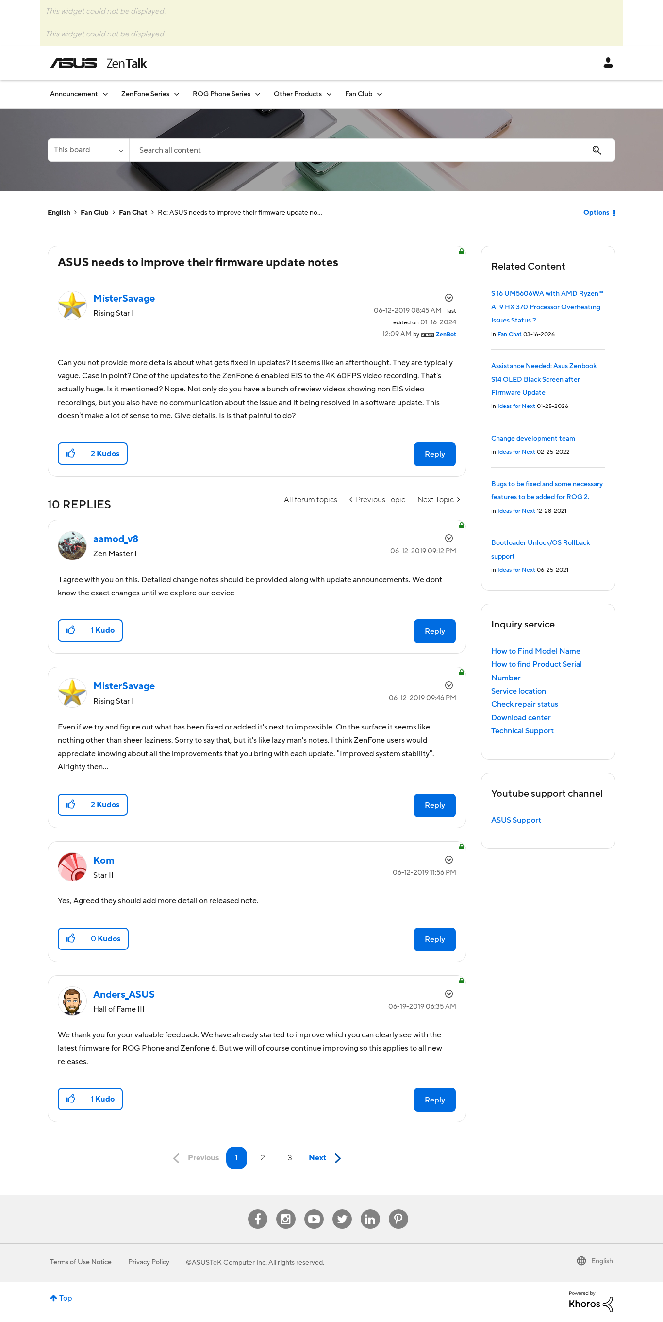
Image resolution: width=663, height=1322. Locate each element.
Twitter (342, 1209)
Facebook (258, 1209)
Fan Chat (133, 212)
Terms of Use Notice (81, 1262)
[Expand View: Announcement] (105, 94)
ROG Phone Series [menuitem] (221, 94)
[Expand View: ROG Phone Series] (258, 94)
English (59, 212)
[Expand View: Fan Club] (379, 94)
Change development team (533, 438)
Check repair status (524, 704)
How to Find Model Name (535, 651)
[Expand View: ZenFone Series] (177, 94)
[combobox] (372, 150)
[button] (71, 453)
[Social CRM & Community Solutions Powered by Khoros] (591, 1301)
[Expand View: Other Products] (329, 94)
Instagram (285, 1209)
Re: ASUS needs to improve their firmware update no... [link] (240, 212)
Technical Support (522, 731)
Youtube (314, 1209)
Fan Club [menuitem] (358, 94)
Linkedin (370, 1209)
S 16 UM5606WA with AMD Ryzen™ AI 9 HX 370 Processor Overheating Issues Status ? (547, 307)
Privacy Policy (148, 1262)
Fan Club (95, 212)
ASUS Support (516, 820)
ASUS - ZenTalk (98, 63)
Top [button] (65, 1298)
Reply (435, 454)
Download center (521, 718)
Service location (518, 691)
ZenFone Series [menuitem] (145, 94)
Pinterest (398, 1209)
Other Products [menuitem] (298, 94)
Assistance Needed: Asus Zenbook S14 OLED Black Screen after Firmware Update (544, 379)
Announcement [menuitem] (74, 94)
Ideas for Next (516, 406)
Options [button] (596, 212)
